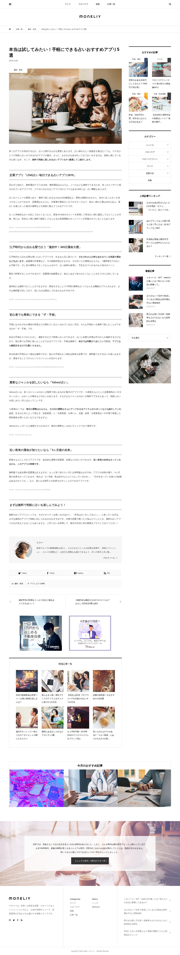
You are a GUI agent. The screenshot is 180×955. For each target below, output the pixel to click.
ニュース (150, 145)
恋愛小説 (150, 173)
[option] (36, 788)
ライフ (68, 4)
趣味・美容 (19, 583)
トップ (95, 903)
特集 (150, 180)
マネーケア (83, 4)
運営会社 (96, 907)
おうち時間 (40, 583)
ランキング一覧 (161, 256)
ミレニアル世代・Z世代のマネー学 (90, 860)
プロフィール (109, 557)
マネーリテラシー (150, 159)
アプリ (32, 583)
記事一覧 (111, 4)
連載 (98, 4)
